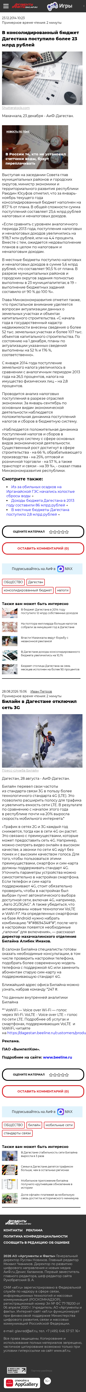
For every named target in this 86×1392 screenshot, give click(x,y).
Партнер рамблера (41, 1370)
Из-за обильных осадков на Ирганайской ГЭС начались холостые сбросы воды (40, 491)
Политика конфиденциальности (36, 1236)
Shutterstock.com (16, 108)
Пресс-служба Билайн (20, 770)
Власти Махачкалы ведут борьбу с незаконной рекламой (44, 639)
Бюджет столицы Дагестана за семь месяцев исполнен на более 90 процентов (50, 667)
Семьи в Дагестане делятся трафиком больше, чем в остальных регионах (47, 1168)
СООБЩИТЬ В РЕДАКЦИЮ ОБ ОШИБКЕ (36, 1243)
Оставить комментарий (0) (43, 548)
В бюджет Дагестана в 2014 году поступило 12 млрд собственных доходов (49, 611)
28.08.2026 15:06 (14, 691)
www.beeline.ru (57, 1057)
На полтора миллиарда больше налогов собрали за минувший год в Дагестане (49, 625)
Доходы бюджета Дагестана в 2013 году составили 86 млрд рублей (40, 502)
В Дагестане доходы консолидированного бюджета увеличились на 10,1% (50, 653)
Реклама (34, 1230)
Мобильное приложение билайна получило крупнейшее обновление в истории (46, 1184)
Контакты (13, 1230)
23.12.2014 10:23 (13, 18)
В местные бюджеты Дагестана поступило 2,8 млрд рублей (37, 512)
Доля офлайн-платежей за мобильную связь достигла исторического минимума (50, 1196)
